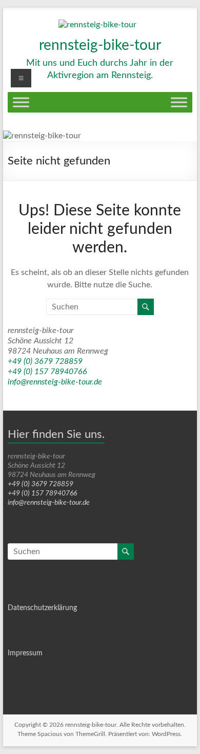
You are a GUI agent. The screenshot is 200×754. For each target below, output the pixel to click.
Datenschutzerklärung (42, 608)
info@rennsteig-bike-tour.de (55, 382)
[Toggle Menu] (21, 102)
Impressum (25, 653)
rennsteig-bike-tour (100, 45)
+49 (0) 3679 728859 (45, 361)
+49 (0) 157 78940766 (47, 371)
